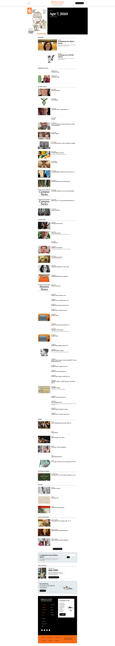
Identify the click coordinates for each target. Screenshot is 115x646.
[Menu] (29, 3)
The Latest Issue (51, 568)
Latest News (44, 604)
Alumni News (53, 222)
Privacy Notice (44, 640)
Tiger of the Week (54, 529)
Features (59, 53)
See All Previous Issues (53, 577)
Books (52, 607)
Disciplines (44, 607)
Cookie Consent (50, 640)
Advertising (43, 621)
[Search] (86, 3)
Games (52, 612)
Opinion (43, 612)
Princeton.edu (57, 640)
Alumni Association (49, 637)
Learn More (43, 590)
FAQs (42, 626)
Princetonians (44, 609)
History (52, 487)
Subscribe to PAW (62, 614)
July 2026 (53, 570)
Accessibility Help (57, 637)
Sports (52, 431)
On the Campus (53, 89)
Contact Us (43, 637)
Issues (51, 10)
